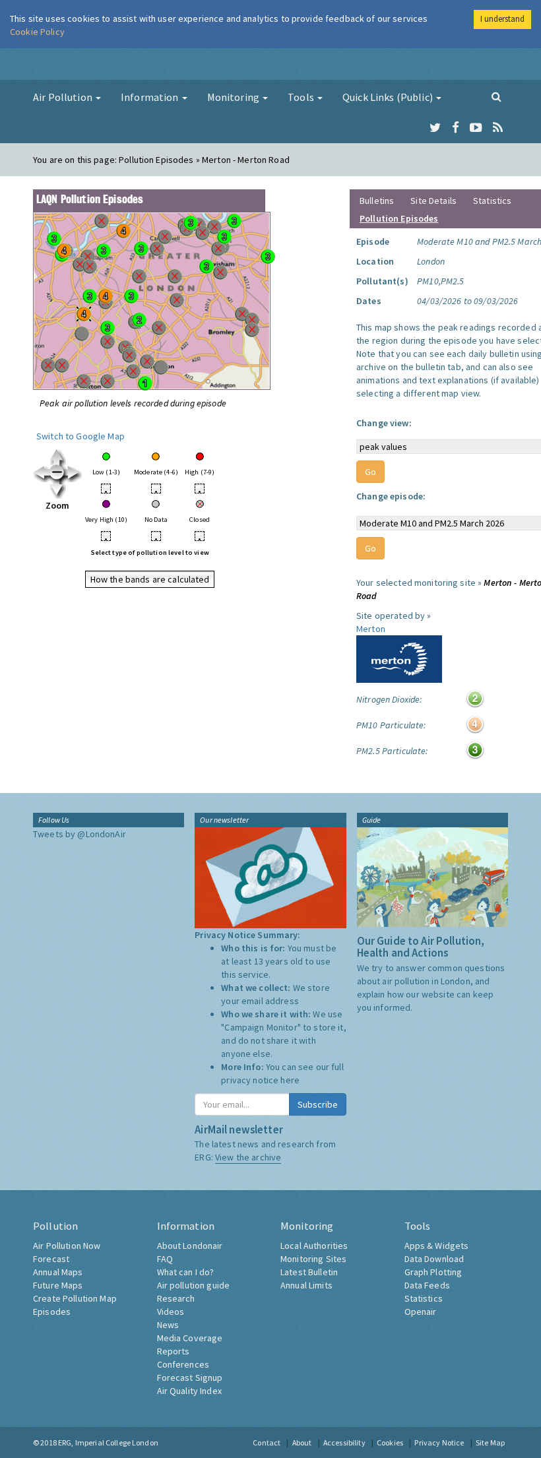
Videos (171, 1311)
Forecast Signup (190, 1377)
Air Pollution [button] (63, 97)
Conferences (183, 1364)
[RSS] (498, 128)
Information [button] (151, 97)
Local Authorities (314, 1246)
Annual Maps (58, 1272)
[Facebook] (455, 128)
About (302, 1442)
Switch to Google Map (80, 436)
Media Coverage (190, 1338)
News (168, 1325)
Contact (266, 1442)
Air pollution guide (193, 1285)
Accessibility (344, 1442)
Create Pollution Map (75, 1298)
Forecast (51, 1259)
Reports (173, 1351)
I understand (502, 18)
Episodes (52, 1311)
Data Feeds (427, 1285)
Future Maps (58, 1285)
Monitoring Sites (313, 1259)
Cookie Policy (37, 32)
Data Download (434, 1259)
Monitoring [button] (234, 97)
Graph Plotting (433, 1272)
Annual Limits (306, 1285)
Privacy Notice (439, 1442)
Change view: (384, 423)
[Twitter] (435, 128)
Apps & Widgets (436, 1246)
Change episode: (391, 496)
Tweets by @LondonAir (79, 834)
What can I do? (185, 1272)
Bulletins (377, 200)
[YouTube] (476, 128)
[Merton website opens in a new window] (399, 658)
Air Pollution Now (66, 1246)
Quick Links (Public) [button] (388, 97)
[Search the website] (496, 96)
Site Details (433, 200)
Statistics (492, 200)
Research (176, 1298)
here (290, 1080)
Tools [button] (302, 97)
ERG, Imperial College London (108, 1442)
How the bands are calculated (150, 579)
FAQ (165, 1259)
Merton (370, 629)
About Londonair (190, 1246)
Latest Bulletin (309, 1272)
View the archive (248, 1157)
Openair (420, 1311)
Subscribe (318, 1104)
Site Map (490, 1442)
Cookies (390, 1442)
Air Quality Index (189, 1391)
